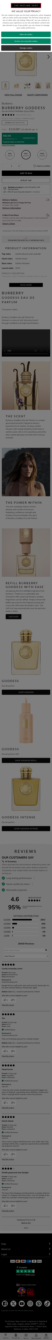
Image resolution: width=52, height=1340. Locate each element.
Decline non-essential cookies (26, 41)
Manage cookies (26, 48)
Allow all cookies (26, 34)
